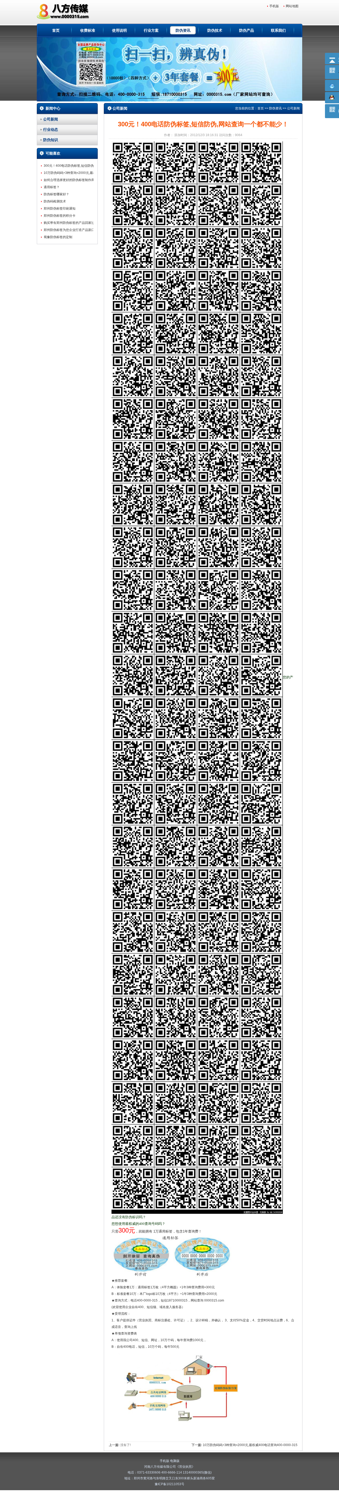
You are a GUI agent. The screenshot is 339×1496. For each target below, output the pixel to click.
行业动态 (50, 129)
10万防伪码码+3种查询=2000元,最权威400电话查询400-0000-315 (91, 173)
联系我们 (278, 30)
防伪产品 (246, 30)
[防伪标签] (64, 11)
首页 (56, 30)
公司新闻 (50, 119)
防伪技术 (214, 30)
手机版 (274, 6)
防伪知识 (50, 140)
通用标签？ (52, 187)
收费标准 (87, 30)
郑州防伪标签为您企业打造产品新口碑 (71, 230)
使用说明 (119, 30)
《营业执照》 (185, 1467)
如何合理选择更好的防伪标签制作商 (69, 180)
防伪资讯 (183, 30)
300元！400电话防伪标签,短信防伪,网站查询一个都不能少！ (87, 166)
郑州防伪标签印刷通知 (59, 208)
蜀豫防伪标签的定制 (58, 237)
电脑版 (175, 1461)
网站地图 (292, 6)
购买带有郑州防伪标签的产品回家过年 (71, 223)
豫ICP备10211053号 (169, 1484)
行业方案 (151, 30)
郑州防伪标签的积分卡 (59, 215)
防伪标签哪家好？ (56, 194)
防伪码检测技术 (55, 201)
